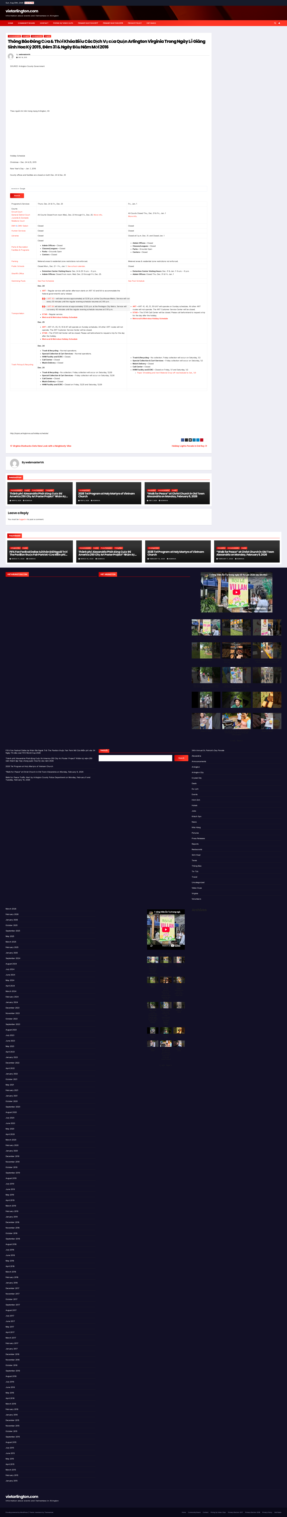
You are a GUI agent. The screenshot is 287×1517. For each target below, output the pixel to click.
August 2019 (11, 1178)
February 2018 (12, 1277)
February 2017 (12, 1343)
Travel (194, 877)
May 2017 (10, 1327)
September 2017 (13, 1305)
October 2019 (11, 1167)
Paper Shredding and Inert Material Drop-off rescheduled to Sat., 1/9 (166, 373)
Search (104, 750)
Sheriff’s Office (17, 273)
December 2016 (12, 1354)
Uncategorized (37, 36)
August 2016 (11, 1376)
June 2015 (10, 1453)
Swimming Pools (18, 281)
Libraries (15, 236)
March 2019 (11, 1206)
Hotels (194, 805)
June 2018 (10, 1255)
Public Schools (17, 266)
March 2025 (11, 942)
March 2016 (11, 1404)
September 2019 (13, 1173)
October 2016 (11, 1365)
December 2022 (13, 1063)
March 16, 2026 (87, 559)
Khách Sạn (196, 816)
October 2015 (11, 1431)
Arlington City (15, 548)
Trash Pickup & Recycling (22, 364)
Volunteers (196, 899)
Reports (195, 844)
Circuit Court (16, 212)
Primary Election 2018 (113, 23)
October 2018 (11, 1233)
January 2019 (12, 1217)
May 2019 (10, 1195)
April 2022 (10, 1068)
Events (27, 490)
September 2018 (13, 1239)
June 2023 (10, 1041)
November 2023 (13, 1013)
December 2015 (12, 1420)
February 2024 (12, 997)
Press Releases (37, 490)
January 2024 (12, 1002)
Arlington (26, 36)
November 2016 (13, 1360)
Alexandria (151, 490)
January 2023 (12, 1057)
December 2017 (12, 1288)
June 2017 (10, 1321)
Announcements (14, 36)
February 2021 (12, 1090)
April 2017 (10, 1332)
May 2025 (10, 936)
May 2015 (10, 1459)
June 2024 (10, 975)
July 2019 (10, 1184)
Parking (14, 261)
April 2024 (10, 986)
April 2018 (10, 1266)
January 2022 (12, 1074)
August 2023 (11, 1030)
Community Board (26, 23)
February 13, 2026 (157, 559)
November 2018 (13, 1228)
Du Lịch (195, 789)
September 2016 (13, 1371)
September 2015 (13, 1437)
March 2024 (11, 991)
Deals (194, 783)
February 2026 (12, 914)
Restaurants (197, 849)
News (194, 822)
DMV (13, 226)
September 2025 (13, 931)
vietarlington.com (22, 11)
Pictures (195, 833)
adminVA (28, 500)
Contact (44, 23)
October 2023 (11, 1019)
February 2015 (12, 1475)
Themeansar (48, 1512)
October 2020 (12, 1101)
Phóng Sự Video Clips (63, 23)
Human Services (18, 231)
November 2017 (13, 1294)
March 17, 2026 (18, 559)
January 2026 (12, 920)
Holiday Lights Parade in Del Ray (188, 446)
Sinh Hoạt (196, 855)
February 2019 (12, 1211)
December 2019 (12, 1156)
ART (44, 291)
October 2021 (11, 1079)
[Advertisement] (27, 91)
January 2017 (12, 1349)
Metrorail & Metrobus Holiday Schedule (59, 317)
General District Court (20, 215)
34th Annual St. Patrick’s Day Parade (208, 750)
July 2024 (10, 969)
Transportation (17, 313)
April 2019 (10, 1200)
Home (10, 23)
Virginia (47, 36)
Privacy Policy (135, 23)
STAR (44, 314)
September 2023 (13, 1024)
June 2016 (10, 1387)
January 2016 (12, 1415)
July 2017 (10, 1316)
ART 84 (50, 306)
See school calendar (76, 266)
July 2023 (10, 1035)
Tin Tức (195, 871)
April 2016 (10, 1398)
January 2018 (12, 1283)
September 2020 (13, 1107)
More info (98, 215)
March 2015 (11, 1470)
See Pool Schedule (46, 281)
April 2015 (10, 1464)
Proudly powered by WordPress (17, 1512)
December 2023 (13, 1008)
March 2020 (11, 1140)
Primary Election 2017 (88, 23)
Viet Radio (151, 23)
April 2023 (10, 1052)
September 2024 (13, 958)
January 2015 (11, 1481)
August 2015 (11, 1442)
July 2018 (10, 1250)
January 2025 (12, 953)
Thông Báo (49, 490)
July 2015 (10, 1448)
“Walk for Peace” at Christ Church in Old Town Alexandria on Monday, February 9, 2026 (175, 495)
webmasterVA (24, 54)
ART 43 (50, 298)
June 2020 (10, 1123)
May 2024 (10, 980)
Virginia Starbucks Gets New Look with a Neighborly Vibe (41, 446)
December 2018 (12, 1222)
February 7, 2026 (226, 559)
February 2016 (12, 1409)
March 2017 (11, 1338)
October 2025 (11, 925)
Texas (194, 860)
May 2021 (10, 1085)
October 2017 (11, 1299)
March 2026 (11, 909)
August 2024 (11, 964)
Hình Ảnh (196, 800)
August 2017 (11, 1310)
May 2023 (10, 1046)
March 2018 (11, 1272)
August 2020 (11, 1112)
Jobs (194, 811)
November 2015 (13, 1426)
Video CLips (197, 888)
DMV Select (23, 226)
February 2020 (12, 1145)
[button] (275, 23)
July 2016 (10, 1382)
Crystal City (197, 778)
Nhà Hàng (196, 827)
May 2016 (10, 1393)
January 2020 (12, 1151)
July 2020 (10, 1118)
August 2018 (11, 1244)
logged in (23, 519)
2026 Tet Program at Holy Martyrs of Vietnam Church (106, 495)
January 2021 (11, 1096)
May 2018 (10, 1261)
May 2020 (10, 1129)
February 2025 (12, 947)
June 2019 (10, 1189)
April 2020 (10, 1134)
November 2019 (13, 1162)
